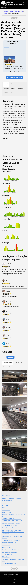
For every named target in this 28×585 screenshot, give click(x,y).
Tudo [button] (5, 366)
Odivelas (4, 503)
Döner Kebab (5, 557)
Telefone (10, 357)
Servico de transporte (14, 11)
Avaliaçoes (6, 11)
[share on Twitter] (14, 18)
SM (14, 582)
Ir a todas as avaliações (14, 77)
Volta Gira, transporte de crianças (11, 540)
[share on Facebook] (11, 18)
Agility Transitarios (7, 554)
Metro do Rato (6, 545)
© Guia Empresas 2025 (10, 574)
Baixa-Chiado (6, 495)
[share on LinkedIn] (16, 18)
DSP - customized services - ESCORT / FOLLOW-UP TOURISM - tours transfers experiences (13, 532)
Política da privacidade (14, 576)
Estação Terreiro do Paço (9, 542)
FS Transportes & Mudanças (9, 552)
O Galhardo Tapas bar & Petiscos (11, 549)
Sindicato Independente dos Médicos (12, 527)
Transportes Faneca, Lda (9, 563)
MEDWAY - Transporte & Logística (11, 498)
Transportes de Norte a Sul (9, 525)
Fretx (3, 507)
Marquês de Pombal (7, 500)
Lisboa (21, 11)
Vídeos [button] (10, 366)
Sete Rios (5, 505)
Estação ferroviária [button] (8, 362)
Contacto (3, 7)
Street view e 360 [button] (18, 362)
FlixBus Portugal (6, 512)
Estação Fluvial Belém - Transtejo (11, 523)
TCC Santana (6, 510)
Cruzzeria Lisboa (6, 547)
